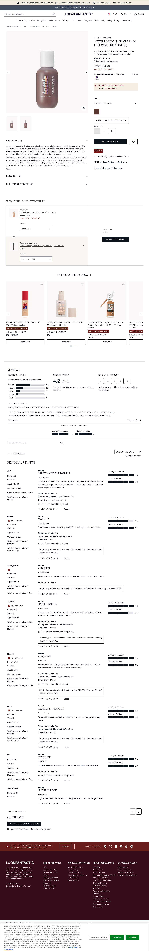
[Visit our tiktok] (126, 846)
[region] (74, 937)
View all (135, 74)
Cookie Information (75, 872)
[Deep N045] (96, 112)
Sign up (65, 846)
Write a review (99, 61)
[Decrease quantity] (97, 131)
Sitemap (96, 894)
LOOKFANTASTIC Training (127, 875)
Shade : (97, 99)
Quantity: (98, 126)
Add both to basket (116, 240)
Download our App (50, 870)
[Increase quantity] (111, 131)
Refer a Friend (98, 896)
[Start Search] (53, 14)
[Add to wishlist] (133, 141)
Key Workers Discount (101, 899)
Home (9, 26)
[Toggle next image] (86, 72)
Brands (16, 26)
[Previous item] (8, 314)
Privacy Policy (73, 870)
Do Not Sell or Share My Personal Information (18, 887)
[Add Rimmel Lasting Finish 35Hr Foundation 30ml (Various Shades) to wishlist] (41, 284)
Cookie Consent (12, 883)
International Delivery (51, 880)
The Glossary (98, 870)
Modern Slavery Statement (78, 875)
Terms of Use (8, 950)
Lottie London (103, 38)
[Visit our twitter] (110, 846)
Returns (46, 875)
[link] (125, 14)
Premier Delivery (49, 886)
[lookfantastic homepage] (79, 14)
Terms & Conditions (75, 867)
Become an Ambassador (102, 902)
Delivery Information (50, 878)
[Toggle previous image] (8, 72)
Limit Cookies (116, 937)
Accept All (132, 937)
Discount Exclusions (50, 872)
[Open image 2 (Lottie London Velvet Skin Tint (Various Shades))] (25, 123)
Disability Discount (100, 883)
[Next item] (141, 314)
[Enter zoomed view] (83, 108)
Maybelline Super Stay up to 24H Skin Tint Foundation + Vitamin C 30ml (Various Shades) (106, 325)
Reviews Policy (73, 880)
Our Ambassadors (100, 886)
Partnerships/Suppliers (101, 891)
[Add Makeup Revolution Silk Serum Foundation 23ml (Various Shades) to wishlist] (82, 284)
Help (45, 867)
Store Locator (123, 867)
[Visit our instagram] (115, 846)
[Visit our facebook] (105, 846)
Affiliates (96, 888)
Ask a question (112, 61)
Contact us (47, 883)
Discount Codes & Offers (102, 880)
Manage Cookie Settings (98, 937)
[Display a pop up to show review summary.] (25, 332)
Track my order (48, 888)
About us (96, 867)
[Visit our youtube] (121, 846)
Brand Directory (99, 872)
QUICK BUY (25, 342)
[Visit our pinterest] (131, 846)
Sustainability (73, 878)
